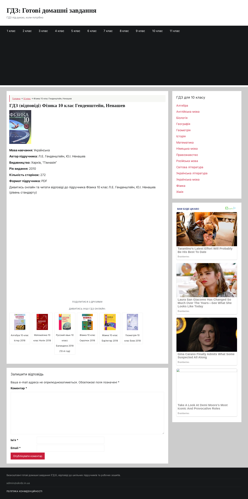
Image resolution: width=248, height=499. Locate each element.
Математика (185, 142)
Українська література (192, 173)
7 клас (108, 31)
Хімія (179, 192)
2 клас (27, 31)
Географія (183, 124)
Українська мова (188, 179)
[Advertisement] (124, 61)
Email (16, 448)
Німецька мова (187, 148)
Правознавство (187, 155)
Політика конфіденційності (24, 491)
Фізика (180, 185)
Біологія (182, 118)
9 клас (140, 31)
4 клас (59, 31)
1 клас (11, 31)
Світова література (189, 167)
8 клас (124, 31)
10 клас (157, 31)
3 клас (43, 31)
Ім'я (14, 440)
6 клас (92, 31)
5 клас (75, 31)
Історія (181, 136)
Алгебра (182, 105)
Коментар (19, 388)
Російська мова (187, 161)
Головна (16, 98)
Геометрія (183, 130)
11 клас (175, 31)
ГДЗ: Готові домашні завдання (52, 10)
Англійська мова (188, 111)
